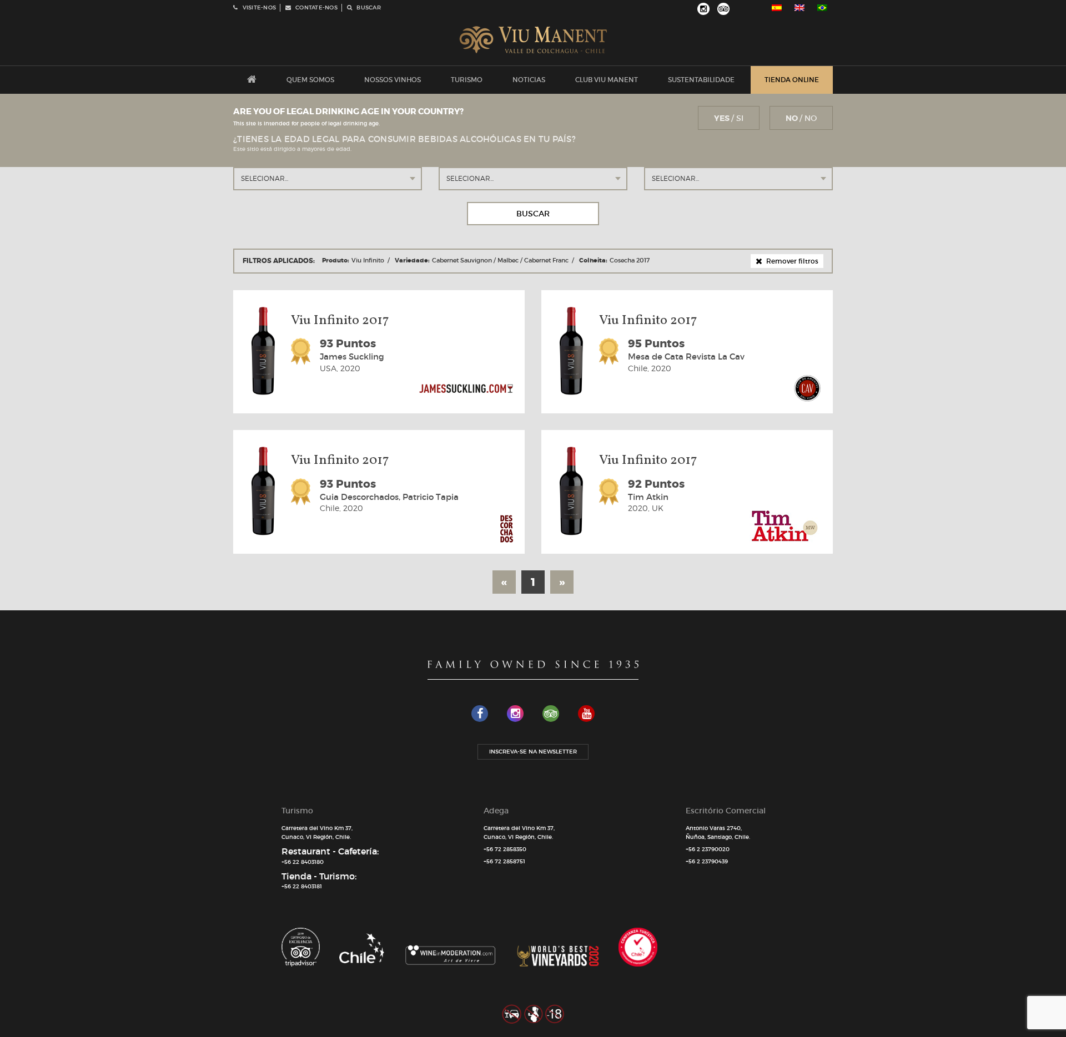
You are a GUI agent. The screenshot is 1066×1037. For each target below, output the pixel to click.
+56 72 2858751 (504, 861)
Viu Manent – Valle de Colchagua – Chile (533, 40)
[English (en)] (799, 7)
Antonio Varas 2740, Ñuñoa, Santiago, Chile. (718, 832)
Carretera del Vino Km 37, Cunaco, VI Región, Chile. (317, 832)
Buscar (533, 214)
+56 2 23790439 (707, 861)
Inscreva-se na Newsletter (533, 751)
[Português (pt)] (822, 7)
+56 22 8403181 (301, 886)
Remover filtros (791, 261)
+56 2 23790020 (708, 849)
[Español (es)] (777, 7)
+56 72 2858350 (505, 849)
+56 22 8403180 (302, 862)
